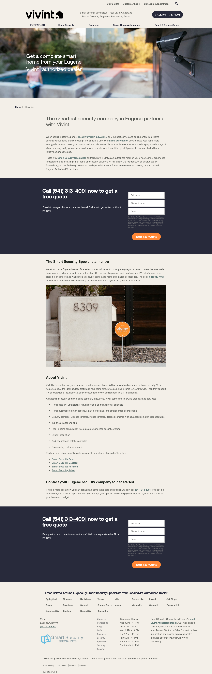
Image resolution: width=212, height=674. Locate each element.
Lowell (152, 599)
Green (49, 605)
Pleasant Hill (172, 605)
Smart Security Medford (65, 462)
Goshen (67, 611)
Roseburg (68, 605)
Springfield (51, 599)
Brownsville (137, 599)
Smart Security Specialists (72, 157)
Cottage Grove (104, 605)
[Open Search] (176, 3)
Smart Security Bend (63, 459)
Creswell (153, 605)
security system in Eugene (92, 136)
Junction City (52, 611)
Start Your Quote (146, 237)
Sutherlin (84, 605)
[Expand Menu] (75, 25)
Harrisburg (85, 599)
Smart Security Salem (63, 470)
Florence (67, 599)
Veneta (100, 599)
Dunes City (85, 611)
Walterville (137, 605)
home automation (118, 140)
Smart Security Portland (65, 466)
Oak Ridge (171, 599)
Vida (117, 599)
